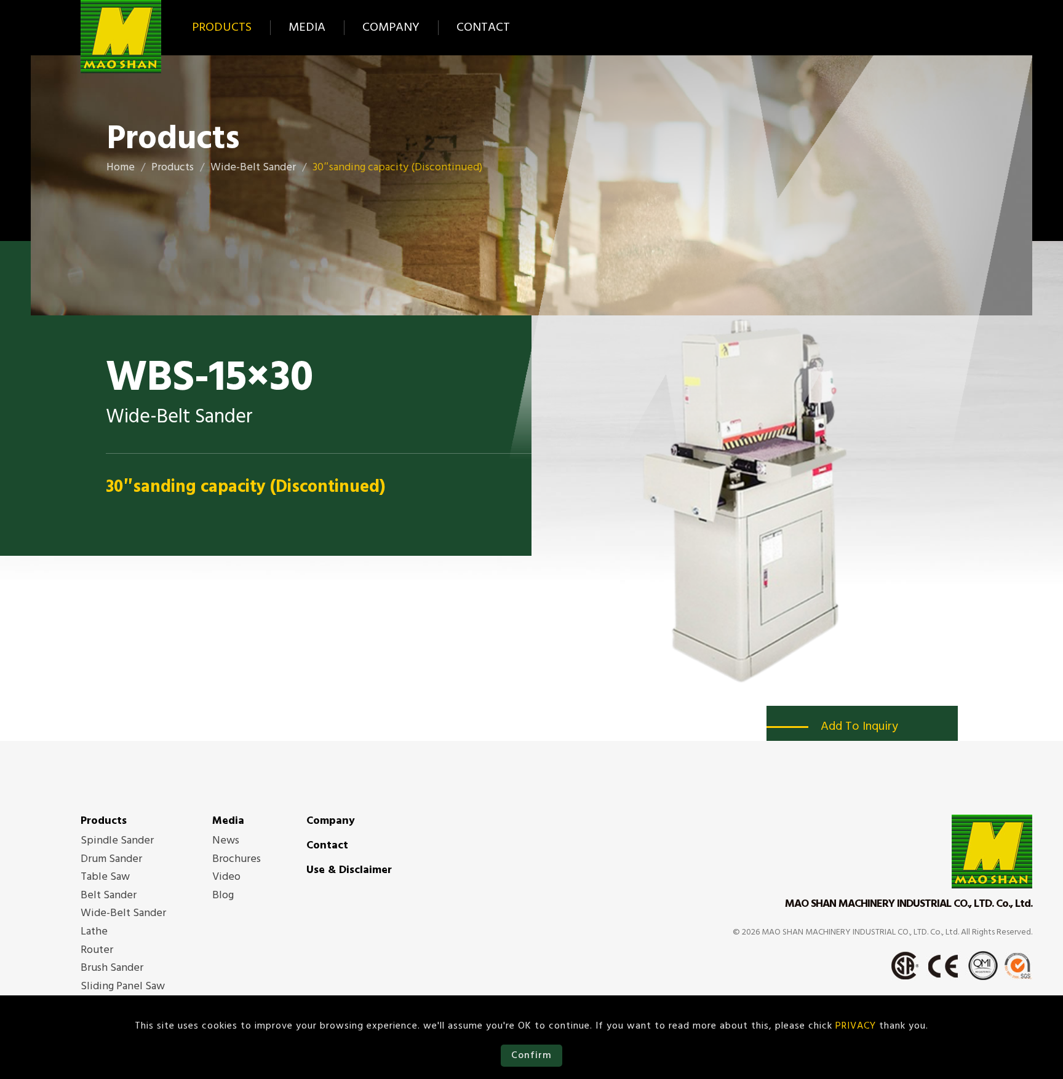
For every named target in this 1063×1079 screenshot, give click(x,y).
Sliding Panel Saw (123, 987)
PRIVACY (855, 1026)
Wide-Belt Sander (123, 913)
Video (226, 877)
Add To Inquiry (859, 727)
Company (391, 28)
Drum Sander (111, 859)
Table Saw (105, 877)
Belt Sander (109, 896)
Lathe (94, 932)
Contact (483, 28)
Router (97, 950)
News (225, 841)
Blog (223, 896)
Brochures (236, 859)
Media (307, 28)
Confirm (531, 1056)
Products (222, 28)
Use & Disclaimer (349, 870)
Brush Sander (112, 968)
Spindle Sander (117, 841)
